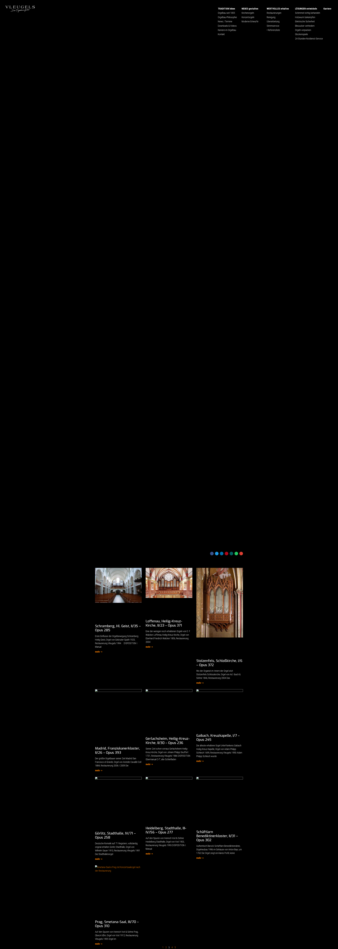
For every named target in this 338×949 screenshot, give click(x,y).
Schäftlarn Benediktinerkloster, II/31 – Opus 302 (217, 836)
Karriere (327, 8)
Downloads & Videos (227, 25)
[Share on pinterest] (226, 553)
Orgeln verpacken (303, 30)
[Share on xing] (231, 553)
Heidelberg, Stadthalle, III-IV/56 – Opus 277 (166, 830)
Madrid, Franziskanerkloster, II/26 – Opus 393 (117, 750)
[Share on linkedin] (221, 553)
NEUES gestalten (250, 8)
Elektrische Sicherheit (305, 21)
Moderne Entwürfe (250, 21)
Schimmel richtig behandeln (307, 12)
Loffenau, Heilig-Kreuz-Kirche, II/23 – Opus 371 (164, 623)
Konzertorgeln (248, 17)
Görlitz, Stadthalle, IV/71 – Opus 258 (115, 835)
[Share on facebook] (212, 553)
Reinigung (271, 17)
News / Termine (225, 21)
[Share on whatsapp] (236, 553)
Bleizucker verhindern (304, 25)
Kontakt (221, 34)
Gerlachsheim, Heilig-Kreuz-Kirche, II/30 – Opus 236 (168, 740)
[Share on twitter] (217, 553)
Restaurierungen (274, 12)
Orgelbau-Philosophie (227, 17)
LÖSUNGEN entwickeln (306, 8)
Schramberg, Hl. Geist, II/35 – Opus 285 (118, 628)
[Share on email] (241, 553)
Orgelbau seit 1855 (226, 12)
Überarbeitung (273, 21)
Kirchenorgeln (248, 12)
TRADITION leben (226, 8)
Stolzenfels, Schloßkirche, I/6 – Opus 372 (219, 662)
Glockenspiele (301, 34)
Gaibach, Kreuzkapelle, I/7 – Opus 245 (218, 737)
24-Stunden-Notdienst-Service (309, 38)
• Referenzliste (273, 30)
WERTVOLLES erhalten (278, 8)
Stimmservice (273, 25)
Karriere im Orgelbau (227, 30)
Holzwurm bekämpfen (305, 17)
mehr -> (98, 651)
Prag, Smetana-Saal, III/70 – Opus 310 (117, 924)
